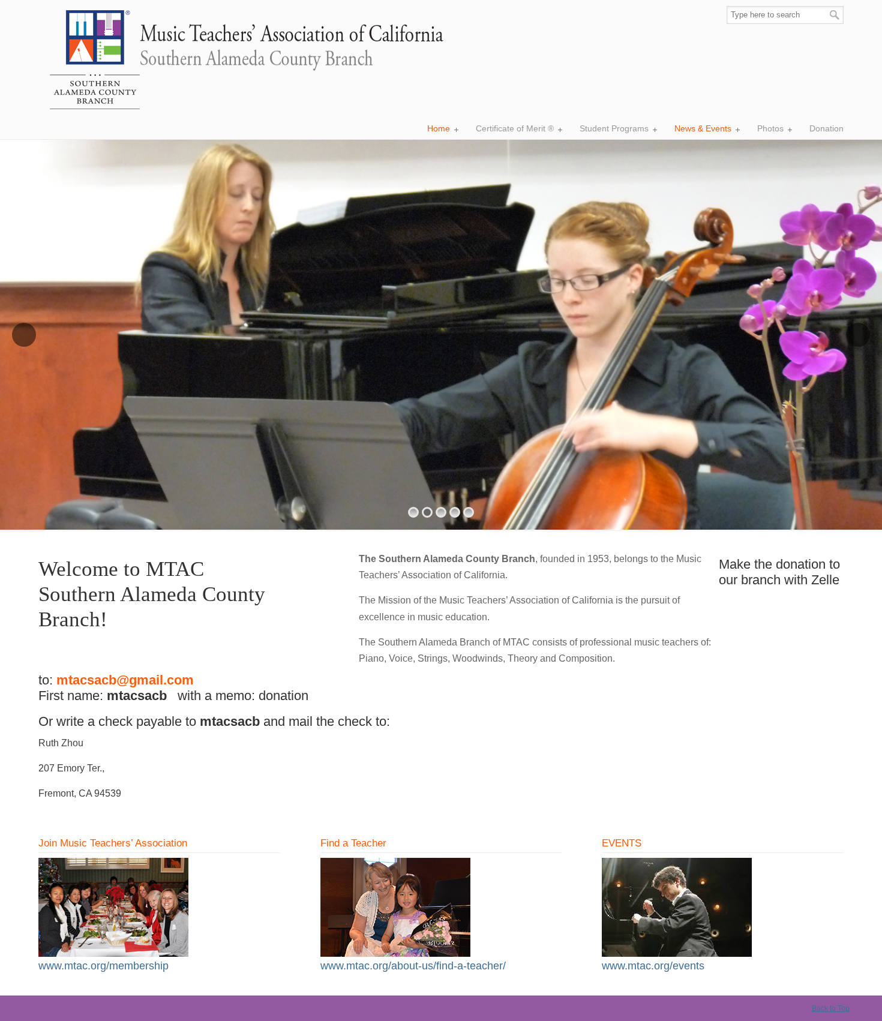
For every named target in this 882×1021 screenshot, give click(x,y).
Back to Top (831, 1008)
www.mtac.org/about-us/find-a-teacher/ (413, 966)
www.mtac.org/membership (103, 966)
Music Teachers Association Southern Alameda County (242, 61)
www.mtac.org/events (653, 966)
